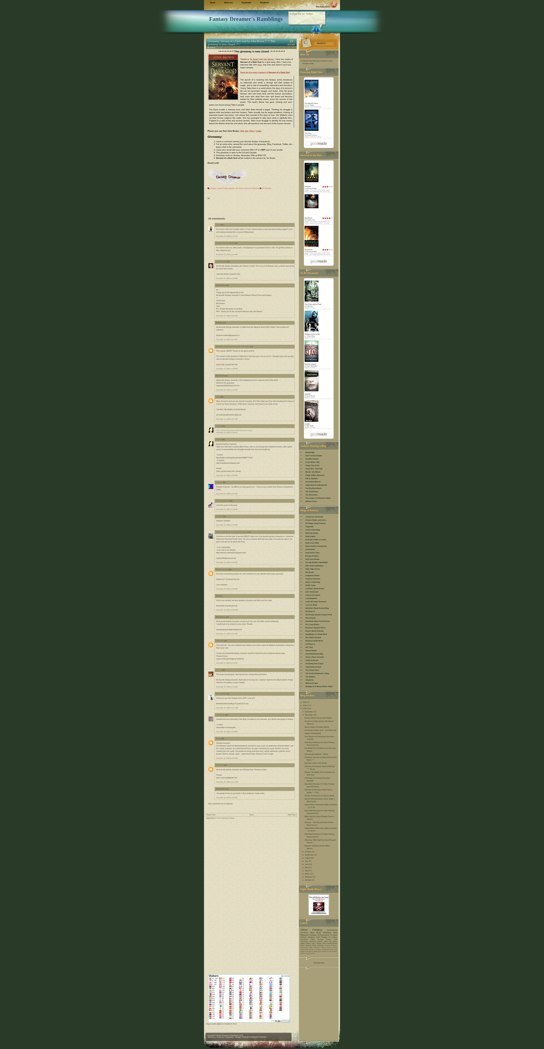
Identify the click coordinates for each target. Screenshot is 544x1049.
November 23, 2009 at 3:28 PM (226, 369)
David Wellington (312, 366)
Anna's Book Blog (312, 530)
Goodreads (246, 3)
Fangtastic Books (312, 576)
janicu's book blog (312, 582)
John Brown (268, 59)
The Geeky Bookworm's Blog (317, 673)
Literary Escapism (312, 595)
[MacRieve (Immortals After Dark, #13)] (311, 208)
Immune (308, 187)
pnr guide (314, 951)
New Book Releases (320, 932)
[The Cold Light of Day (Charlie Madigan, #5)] (311, 301)
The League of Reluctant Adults (318, 498)
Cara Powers (221, 262)
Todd (218, 397)
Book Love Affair (312, 543)
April (307, 871)
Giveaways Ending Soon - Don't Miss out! (320, 730)
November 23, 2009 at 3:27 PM (226, 339)
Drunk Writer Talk (312, 462)
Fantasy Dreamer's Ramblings (246, 19)
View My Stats (318, 963)
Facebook (264, 3)
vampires (311, 937)
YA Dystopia (325, 949)
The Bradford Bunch (313, 488)
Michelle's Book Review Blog (317, 608)
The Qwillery (310, 677)
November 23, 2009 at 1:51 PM (226, 236)
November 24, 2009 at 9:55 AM (226, 610)
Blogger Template (242, 1037)
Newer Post (211, 815)
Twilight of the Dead (312, 334)
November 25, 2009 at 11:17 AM (227, 708)
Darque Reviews (312, 556)
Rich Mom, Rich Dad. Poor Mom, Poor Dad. (232, 347)
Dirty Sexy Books (312, 559)
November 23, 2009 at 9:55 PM (226, 589)
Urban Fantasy (311, 929)
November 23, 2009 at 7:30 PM (226, 525)
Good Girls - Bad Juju (313, 469)
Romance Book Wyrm (314, 641)
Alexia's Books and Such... (316, 520)
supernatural (310, 953)
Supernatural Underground (316, 485)
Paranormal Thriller (306, 947)
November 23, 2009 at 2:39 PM (226, 278)
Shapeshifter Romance (307, 949)
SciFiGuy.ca (310, 644)
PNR (335, 939)
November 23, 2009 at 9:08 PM (226, 562)
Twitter (259, 131)
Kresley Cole (311, 220)
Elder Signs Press (312, 569)
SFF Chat (309, 647)
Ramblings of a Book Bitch (316, 634)
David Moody (311, 396)
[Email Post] (208, 198)
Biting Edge (310, 452)
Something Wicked (312, 482)
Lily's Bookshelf (311, 592)
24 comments (266, 188)
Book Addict (310, 536)
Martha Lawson (222, 569)
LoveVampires (311, 598)
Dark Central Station (313, 456)
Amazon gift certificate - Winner (316, 754)
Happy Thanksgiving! (313, 733)
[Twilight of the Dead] (311, 331)
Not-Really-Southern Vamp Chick (318, 615)
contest (219, 188)
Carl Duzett (220, 715)
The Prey (308, 133)
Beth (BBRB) (221, 694)
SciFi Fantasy (321, 937)
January (308, 880)
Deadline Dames (312, 459)
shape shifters (305, 943)
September (309, 855)
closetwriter (310, 549)
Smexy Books (311, 651)
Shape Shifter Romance (315, 475)
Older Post (292, 815)
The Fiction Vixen (312, 670)
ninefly (218, 426)
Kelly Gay (310, 306)
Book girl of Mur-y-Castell (315, 540)
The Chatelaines (311, 492)
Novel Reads (310, 618)
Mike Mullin (310, 426)
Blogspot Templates (259, 1037)
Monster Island (310, 364)
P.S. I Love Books (312, 625)
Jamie (218, 739)
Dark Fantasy (316, 943)
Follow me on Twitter (301, 13)
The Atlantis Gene (311, 103)
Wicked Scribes (311, 683)
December (309, 712)
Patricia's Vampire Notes (315, 628)
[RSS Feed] (326, 4)
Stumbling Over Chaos (314, 664)
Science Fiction (332, 947)
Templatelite (229, 1037)
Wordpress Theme (215, 1037)
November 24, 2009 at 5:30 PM (226, 663)
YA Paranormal (323, 935)
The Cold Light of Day (313, 304)
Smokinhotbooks (222, 501)
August (308, 858)
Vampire (318, 949)
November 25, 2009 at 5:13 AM (226, 687)
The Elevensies (311, 495)
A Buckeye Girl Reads (314, 517)
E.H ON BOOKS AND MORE (316, 563)
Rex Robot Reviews (313, 638)
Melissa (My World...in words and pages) (231, 532)
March (307, 874)
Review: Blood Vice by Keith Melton (318, 718)
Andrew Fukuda (311, 135)
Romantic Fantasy (320, 947)
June (307, 864)
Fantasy (225, 188)
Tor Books (254, 59)
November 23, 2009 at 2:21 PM (226, 254)
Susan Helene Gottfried (225, 243)
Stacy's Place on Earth (314, 657)
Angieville (309, 527)
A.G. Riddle (310, 105)
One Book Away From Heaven (317, 621)
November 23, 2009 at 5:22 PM (226, 494)
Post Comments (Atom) (225, 818)
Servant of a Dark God (251, 188)
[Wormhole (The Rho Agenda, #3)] (311, 246)
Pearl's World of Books (314, 631)
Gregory (219, 482)
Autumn (308, 394)
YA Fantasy (333, 937)
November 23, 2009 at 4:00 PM (226, 475)
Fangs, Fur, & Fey (312, 465)
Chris (218, 225)
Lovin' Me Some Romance (315, 602)
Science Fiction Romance (315, 945)
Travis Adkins (311, 336)
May (307, 868)
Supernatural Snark (313, 667)
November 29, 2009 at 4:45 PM (226, 797)
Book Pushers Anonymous (316, 546)
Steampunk (304, 939)
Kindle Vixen (310, 585)
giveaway (232, 188)
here (260, 65)
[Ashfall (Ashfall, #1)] (311, 421)
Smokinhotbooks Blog (314, 654)
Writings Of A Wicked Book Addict (319, 687)
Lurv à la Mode (311, 605)
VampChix (309, 680)
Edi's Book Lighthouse (314, 566)
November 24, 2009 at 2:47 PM (226, 634)
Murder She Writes (312, 472)
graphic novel (322, 941)
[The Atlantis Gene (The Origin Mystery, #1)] (311, 97)
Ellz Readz (309, 572)
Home (212, 3)
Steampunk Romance (308, 941)
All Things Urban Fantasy (315, 523)
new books (333, 941)
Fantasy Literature (312, 579)
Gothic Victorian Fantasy (321, 939)
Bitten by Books (311, 533)
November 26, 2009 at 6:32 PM (226, 758)
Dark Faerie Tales (312, 553)
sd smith (219, 516)
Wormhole (309, 250)
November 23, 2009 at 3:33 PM (226, 390)
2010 (305, 706)
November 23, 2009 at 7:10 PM (226, 509)
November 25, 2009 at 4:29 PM (226, 731)
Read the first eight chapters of (265, 72)
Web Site (244, 131)
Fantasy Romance (331, 945)
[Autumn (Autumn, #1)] (311, 391)
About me (228, 3)
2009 (305, 709)
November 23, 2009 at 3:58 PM (226, 432)
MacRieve (308, 218)
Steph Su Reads (311, 660)
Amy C (218, 670)
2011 (305, 702)
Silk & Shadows (311, 479)
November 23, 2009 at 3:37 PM (226, 419)
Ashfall (307, 424)
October (308, 852)
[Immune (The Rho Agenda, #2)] (311, 182)
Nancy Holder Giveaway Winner (317, 727)
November (309, 715)
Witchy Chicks (311, 501)
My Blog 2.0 (310, 611)
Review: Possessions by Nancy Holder (319, 796)
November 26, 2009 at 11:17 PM (227, 782)
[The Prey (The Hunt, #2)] (311, 130)
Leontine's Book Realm (314, 589)
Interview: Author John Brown (316, 763)
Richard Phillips (311, 188)
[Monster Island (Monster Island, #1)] (311, 361)
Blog (252, 131)
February (308, 877)
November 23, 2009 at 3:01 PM (226, 316)
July (306, 861)
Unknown (219, 641)
